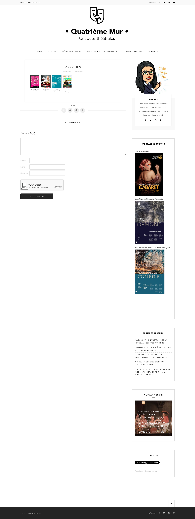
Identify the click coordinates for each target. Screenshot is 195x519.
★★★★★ (151, 414)
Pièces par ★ (92, 51)
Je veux (52, 51)
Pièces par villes (71, 51)
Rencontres (110, 51)
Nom (23, 161)
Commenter (79, 71)
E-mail (23, 167)
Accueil (41, 51)
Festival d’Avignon (132, 51)
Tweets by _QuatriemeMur (146, 471)
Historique (142, 414)
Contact (152, 51)
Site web (24, 173)
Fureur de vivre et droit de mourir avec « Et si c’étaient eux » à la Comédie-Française (152, 372)
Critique (156, 411)
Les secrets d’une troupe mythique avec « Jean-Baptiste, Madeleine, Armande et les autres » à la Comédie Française (152, 424)
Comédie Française (145, 411)
